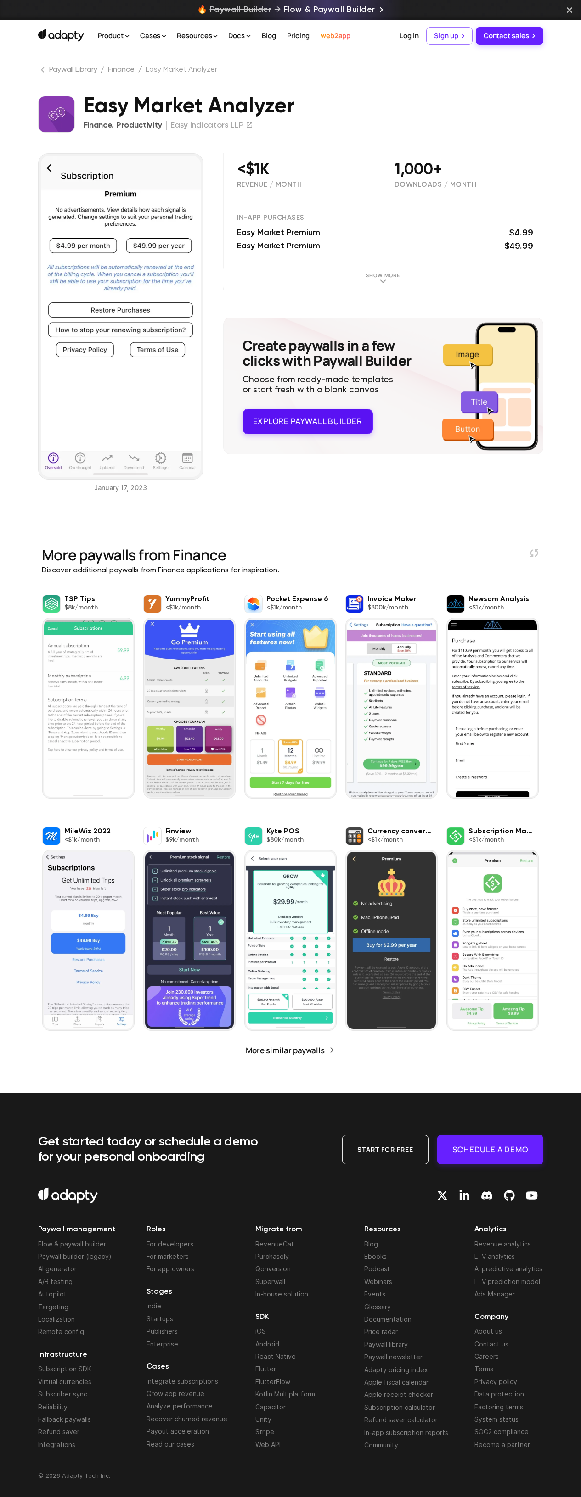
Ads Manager (494, 1294)
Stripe (264, 1432)
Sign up (446, 35)
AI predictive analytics (508, 1269)
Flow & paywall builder (72, 1244)
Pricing (298, 35)
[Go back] (43, 71)
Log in (409, 35)
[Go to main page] (61, 35)
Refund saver (58, 1432)
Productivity (139, 125)
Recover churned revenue (187, 1419)
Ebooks (375, 1256)
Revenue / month (269, 184)
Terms (483, 1369)
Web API (268, 1444)
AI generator (57, 1269)
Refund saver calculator (401, 1420)
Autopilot (52, 1294)
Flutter (265, 1369)
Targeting (53, 1307)
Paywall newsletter (393, 1357)
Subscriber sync (62, 1394)
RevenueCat (274, 1244)
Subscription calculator (399, 1407)
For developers (170, 1244)
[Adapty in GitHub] (509, 1195)
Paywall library (386, 1344)
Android (267, 1344)
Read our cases (170, 1444)
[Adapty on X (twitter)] (442, 1195)
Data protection (499, 1394)
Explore (307, 421)
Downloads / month (436, 184)
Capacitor (270, 1407)
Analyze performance (180, 1406)
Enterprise (162, 1344)
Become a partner (502, 1444)
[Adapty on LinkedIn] (464, 1195)
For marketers (168, 1256)
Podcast (377, 1269)
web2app (335, 35)
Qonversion (273, 1269)
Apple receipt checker (398, 1394)
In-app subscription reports (406, 1432)
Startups (160, 1319)
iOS (260, 1331)
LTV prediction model (507, 1281)
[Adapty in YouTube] (531, 1195)
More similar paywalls (285, 1050)
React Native (275, 1356)
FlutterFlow (272, 1381)
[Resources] (215, 36)
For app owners (170, 1269)
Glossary (377, 1307)
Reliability (53, 1407)
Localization (56, 1319)
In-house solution (281, 1294)
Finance (121, 69)
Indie (154, 1306)
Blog (269, 35)
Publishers (162, 1331)
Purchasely (272, 1256)
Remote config (61, 1331)
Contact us (491, 1344)
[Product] (127, 36)
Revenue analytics (502, 1244)
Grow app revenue (175, 1393)
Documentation (388, 1319)
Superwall (270, 1281)
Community (381, 1445)
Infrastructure (62, 1354)
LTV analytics (494, 1256)
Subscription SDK (64, 1369)
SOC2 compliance (501, 1432)
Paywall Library (73, 69)
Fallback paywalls (64, 1419)
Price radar (381, 1331)
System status (496, 1419)
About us (488, 1331)
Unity (263, 1419)
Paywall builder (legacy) (75, 1256)
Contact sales (506, 35)
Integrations (56, 1444)
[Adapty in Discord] (486, 1195)
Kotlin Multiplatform (285, 1394)
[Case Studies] (164, 36)
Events (374, 1294)
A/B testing (55, 1281)
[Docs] (248, 36)
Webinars (378, 1281)
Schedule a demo (490, 1149)
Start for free (385, 1149)
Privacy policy (495, 1381)
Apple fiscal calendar (396, 1382)
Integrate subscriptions (182, 1381)
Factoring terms (498, 1407)
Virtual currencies (64, 1381)
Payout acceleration (178, 1431)
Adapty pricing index (396, 1370)
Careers (486, 1356)
